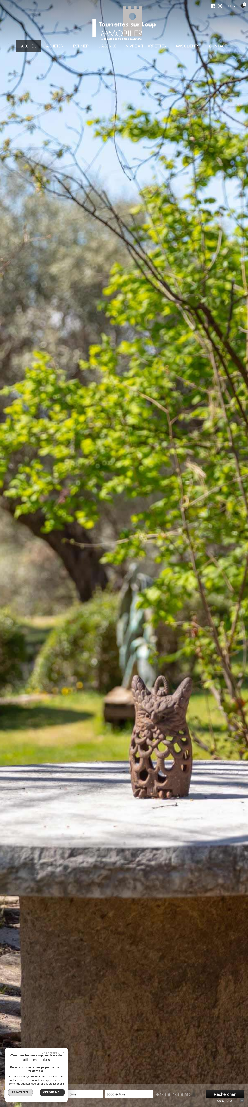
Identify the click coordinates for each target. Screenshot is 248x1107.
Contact (218, 46)
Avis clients (187, 46)
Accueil (29, 46)
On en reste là (50, 1052)
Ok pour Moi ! (52, 1092)
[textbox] (78, 1094)
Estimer (81, 46)
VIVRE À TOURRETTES (146, 46)
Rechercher (225, 1094)
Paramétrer (20, 1092)
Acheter (54, 46)
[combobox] (78, 1094)
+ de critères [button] (228, 1100)
